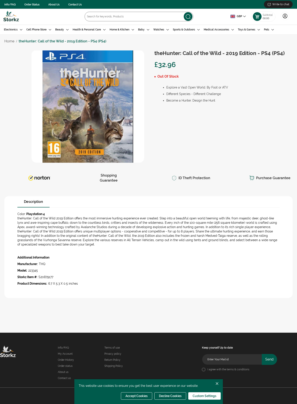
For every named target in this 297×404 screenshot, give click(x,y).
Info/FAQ (10, 4)
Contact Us (75, 4)
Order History (66, 359)
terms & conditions (238, 369)
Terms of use (112, 347)
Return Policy (112, 359)
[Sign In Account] (285, 20)
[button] (238, 16)
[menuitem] (13, 30)
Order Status (32, 4)
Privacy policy (112, 353)
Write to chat (280, 4)
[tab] (148, 29)
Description (33, 202)
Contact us (64, 378)
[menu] (148, 29)
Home (9, 41)
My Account (65, 353)
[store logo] (11, 16)
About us (63, 372)
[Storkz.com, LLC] (13, 352)
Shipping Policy (113, 365)
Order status (65, 365)
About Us (54, 4)
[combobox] (139, 16)
